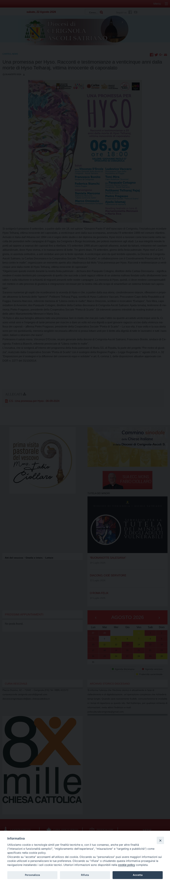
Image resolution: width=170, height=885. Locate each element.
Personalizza (32, 875)
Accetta (137, 875)
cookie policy (126, 865)
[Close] (160, 840)
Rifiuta (85, 875)
